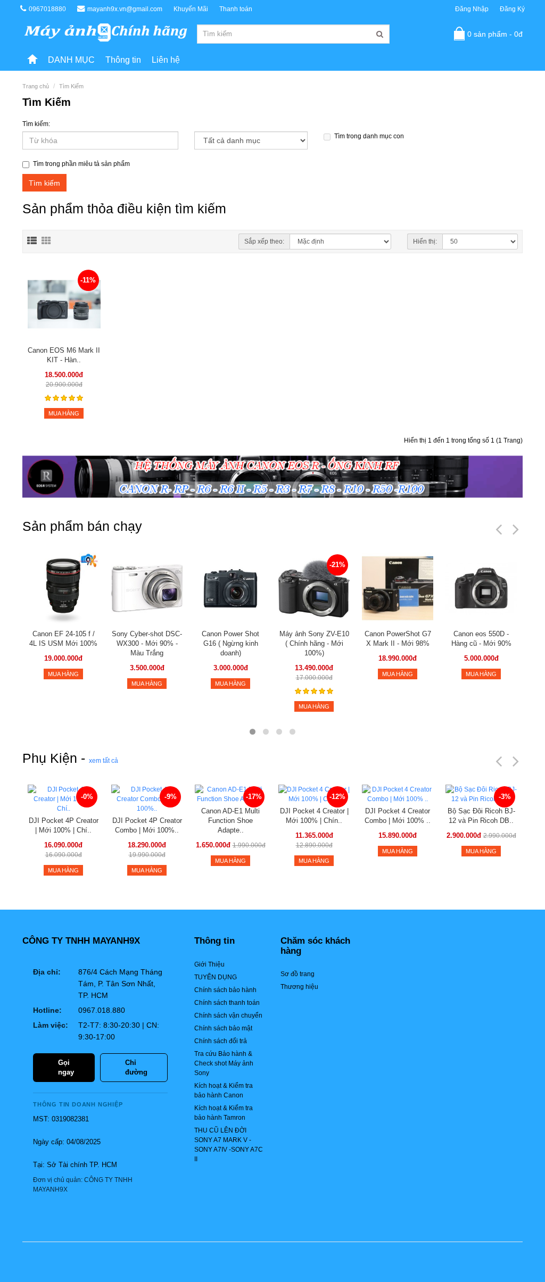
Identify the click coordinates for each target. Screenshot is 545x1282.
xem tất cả (103, 760)
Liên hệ (166, 59)
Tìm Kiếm (71, 86)
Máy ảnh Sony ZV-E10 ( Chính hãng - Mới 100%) (314, 643)
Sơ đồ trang (297, 974)
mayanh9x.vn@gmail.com (124, 9)
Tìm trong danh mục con (369, 136)
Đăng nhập (472, 9)
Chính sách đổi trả (220, 1041)
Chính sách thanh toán (227, 1002)
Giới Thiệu (209, 964)
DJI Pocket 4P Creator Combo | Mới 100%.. (147, 825)
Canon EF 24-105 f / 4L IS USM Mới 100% (63, 638)
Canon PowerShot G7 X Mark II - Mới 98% (398, 638)
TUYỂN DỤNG (215, 977)
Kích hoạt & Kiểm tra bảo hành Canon (223, 1090)
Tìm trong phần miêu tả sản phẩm (81, 164)
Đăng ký (512, 9)
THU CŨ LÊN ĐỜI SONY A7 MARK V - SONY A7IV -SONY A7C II (228, 1145)
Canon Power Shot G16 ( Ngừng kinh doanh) (230, 643)
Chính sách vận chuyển (228, 1015)
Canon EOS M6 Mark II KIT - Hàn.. (64, 355)
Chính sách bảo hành (225, 990)
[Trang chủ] (32, 60)
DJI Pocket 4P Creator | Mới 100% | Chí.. (63, 825)
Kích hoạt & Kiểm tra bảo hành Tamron (223, 1112)
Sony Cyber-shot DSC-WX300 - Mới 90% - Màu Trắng (147, 643)
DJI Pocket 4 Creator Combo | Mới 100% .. (398, 816)
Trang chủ (35, 86)
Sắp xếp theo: (264, 241)
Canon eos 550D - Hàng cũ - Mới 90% (481, 638)
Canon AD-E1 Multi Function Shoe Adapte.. (230, 820)
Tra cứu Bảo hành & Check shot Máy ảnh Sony (223, 1063)
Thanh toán (235, 9)
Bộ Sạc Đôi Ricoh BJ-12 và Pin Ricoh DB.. (481, 816)
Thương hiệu (299, 986)
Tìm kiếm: (36, 124)
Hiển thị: (425, 241)
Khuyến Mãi (191, 9)
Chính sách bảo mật (223, 1028)
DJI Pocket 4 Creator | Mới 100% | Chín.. (314, 816)
